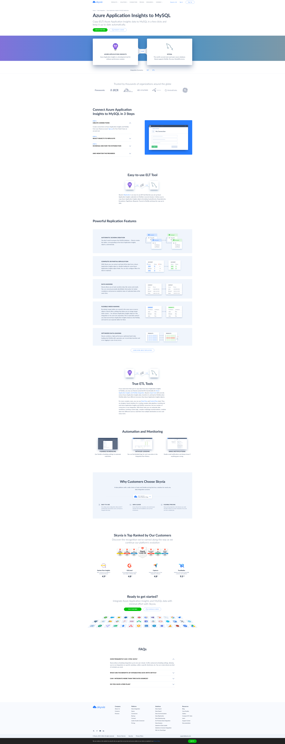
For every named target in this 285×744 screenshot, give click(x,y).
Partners (117, 713)
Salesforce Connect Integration (163, 727)
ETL (153, 70)
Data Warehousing (160, 718)
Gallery (184, 713)
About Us (117, 708)
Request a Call (173, 2)
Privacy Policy (139, 736)
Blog (183, 708)
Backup (133, 716)
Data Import (158, 708)
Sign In (181, 2)
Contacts (117, 711)
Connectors (134, 713)
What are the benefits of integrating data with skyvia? (133, 673)
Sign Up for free (100, 29)
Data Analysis (158, 723)
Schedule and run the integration (107, 146)
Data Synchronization (161, 713)
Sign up (110, 129)
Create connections (101, 123)
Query (133, 711)
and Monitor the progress (104, 153)
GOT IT (192, 741)
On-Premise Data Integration (162, 720)
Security (131, 736)
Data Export (158, 711)
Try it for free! (132, 609)
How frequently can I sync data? (123, 659)
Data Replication (159, 716)
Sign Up (190, 2)
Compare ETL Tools (187, 716)
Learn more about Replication (142, 350)
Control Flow (154, 401)
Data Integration (101, 10)
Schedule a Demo (153, 609)
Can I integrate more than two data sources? (129, 678)
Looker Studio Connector (137, 720)
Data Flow (144, 401)
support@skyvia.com (185, 736)
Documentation (186, 723)
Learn (183, 718)
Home (94, 10)
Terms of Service (121, 736)
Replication (127, 195)
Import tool (153, 393)
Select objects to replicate (104, 138)
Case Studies (185, 711)
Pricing (133, 723)
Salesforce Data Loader (161, 725)
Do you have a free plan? (120, 684)
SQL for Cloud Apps (160, 730)
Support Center (186, 720)
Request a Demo (119, 29)
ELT (148, 70)
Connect (133, 718)
